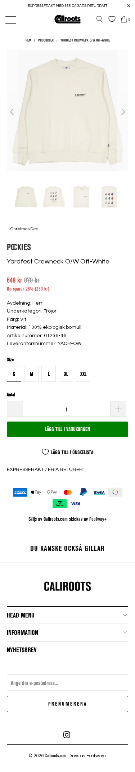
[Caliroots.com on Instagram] (67, 734)
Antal (11, 394)
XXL (83, 374)
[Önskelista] (110, 19)
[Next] (123, 112)
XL (66, 374)
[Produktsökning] (100, 19)
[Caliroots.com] (68, 19)
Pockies (19, 246)
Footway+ (98, 519)
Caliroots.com (55, 755)
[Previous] (12, 112)
